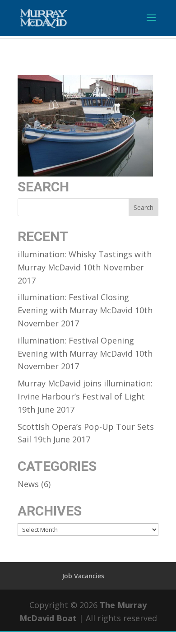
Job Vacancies (83, 576)
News (28, 484)
